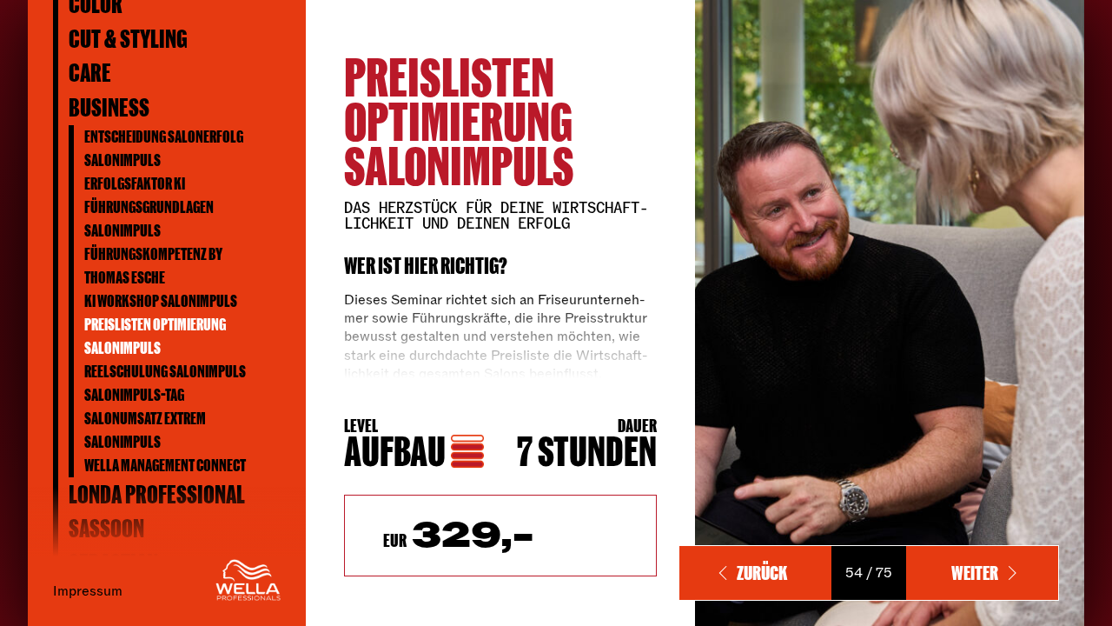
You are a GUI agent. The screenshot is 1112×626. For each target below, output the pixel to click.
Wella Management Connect (165, 465)
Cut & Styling (128, 39)
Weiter (974, 572)
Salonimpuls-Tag (134, 394)
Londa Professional (157, 494)
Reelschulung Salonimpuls (165, 371)
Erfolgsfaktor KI (134, 183)
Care (90, 73)
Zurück (762, 572)
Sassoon (106, 528)
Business (109, 107)
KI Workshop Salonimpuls (160, 300)
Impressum (87, 591)
